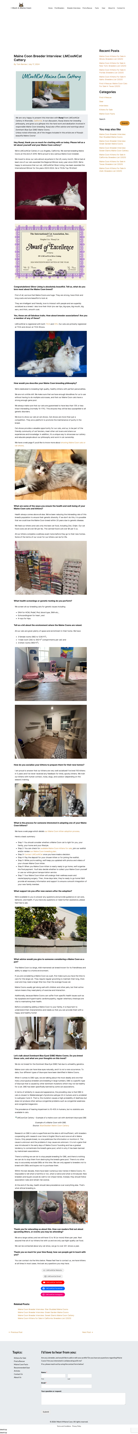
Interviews (103, 106)
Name (44, 1372)
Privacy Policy (76, 1426)
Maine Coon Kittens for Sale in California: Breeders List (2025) (44, 1318)
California (38, 121)
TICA (48, 324)
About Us (111, 8)
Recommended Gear (22, 1367)
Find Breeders (59, 8)
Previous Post (15, 1332)
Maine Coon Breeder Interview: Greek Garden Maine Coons (43, 1312)
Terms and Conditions (64, 1426)
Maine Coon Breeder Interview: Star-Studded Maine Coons (43, 1309)
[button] (60, 8)
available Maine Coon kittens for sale (56, 848)
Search (102, 119)
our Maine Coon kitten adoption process (62, 831)
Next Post (87, 1332)
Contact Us (121, 8)
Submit (46, 1412)
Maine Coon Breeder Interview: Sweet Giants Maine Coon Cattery (46, 1315)
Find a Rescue (87, 8)
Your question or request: (51, 1391)
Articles (17, 1371)
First (42, 1379)
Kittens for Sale (106, 110)
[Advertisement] (69, 26)
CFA (56, 324)
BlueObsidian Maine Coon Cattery (54, 1125)
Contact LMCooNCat (33, 854)
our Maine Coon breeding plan (43, 851)
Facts (97, 8)
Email (44, 1383)
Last (69, 1379)
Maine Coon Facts (107, 114)
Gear (103, 8)
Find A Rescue (105, 97)
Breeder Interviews (74, 8)
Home (50, 8)
